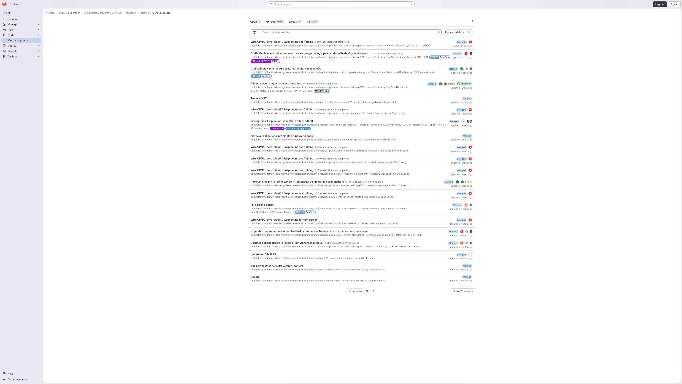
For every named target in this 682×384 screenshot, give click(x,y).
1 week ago (381, 57)
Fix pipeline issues (262, 204)
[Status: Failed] (470, 42)
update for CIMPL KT (264, 254)
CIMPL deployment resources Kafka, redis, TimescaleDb (286, 68)
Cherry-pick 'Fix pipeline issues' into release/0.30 (282, 120)
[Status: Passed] (462, 69)
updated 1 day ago (462, 46)
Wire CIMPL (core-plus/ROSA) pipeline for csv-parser (284, 219)
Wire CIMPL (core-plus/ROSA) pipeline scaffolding (282, 41)
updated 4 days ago (461, 72)
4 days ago (361, 72)
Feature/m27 (259, 98)
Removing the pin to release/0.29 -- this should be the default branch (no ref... (299, 181)
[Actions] (472, 22)
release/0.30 (305, 91)
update (255, 276)
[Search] (439, 32)
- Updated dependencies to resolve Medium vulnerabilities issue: (291, 231)
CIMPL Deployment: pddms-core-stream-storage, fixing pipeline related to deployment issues (309, 53)
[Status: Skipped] (463, 121)
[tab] (255, 21)
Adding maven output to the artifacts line (276, 83)
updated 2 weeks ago (461, 209)
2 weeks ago (382, 45)
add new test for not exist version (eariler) (277, 265)
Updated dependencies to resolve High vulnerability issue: (287, 242)
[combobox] (455, 32)
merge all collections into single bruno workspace (282, 135)
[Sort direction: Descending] (469, 32)
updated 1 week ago (461, 88)
